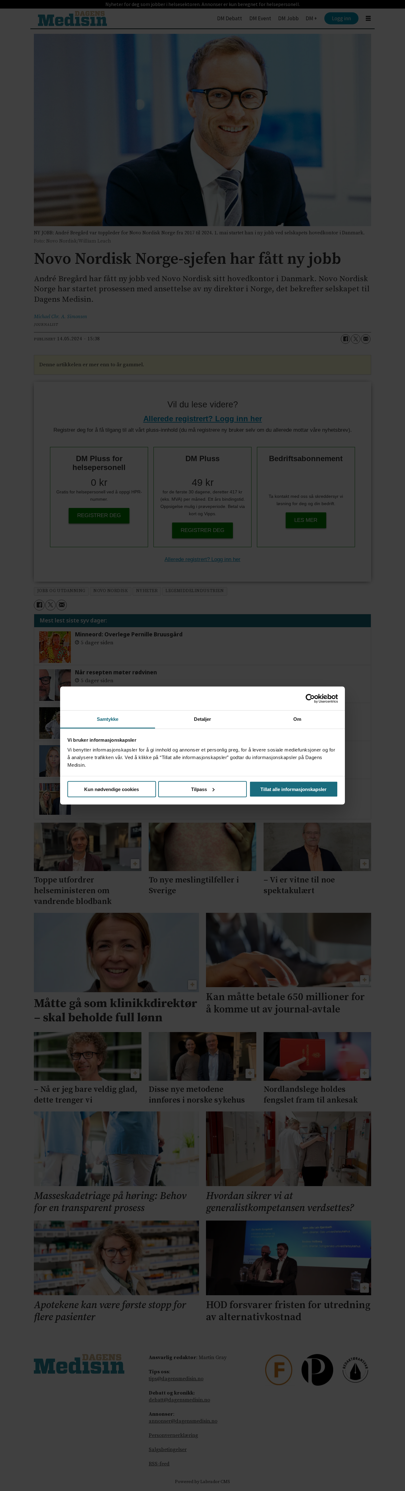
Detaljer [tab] (202, 719)
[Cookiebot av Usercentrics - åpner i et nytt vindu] (310, 698)
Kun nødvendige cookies (111, 789)
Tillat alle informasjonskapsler (293, 789)
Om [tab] (297, 719)
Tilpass (199, 789)
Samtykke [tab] (108, 719)
